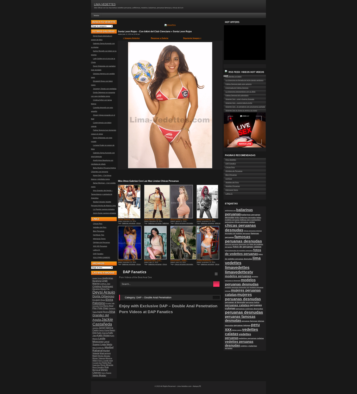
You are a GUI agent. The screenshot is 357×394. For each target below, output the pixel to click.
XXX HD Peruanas (100, 246)
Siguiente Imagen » (192, 38)
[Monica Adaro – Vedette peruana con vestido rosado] (183, 201)
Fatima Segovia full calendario (237, 95)
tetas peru (237, 330)
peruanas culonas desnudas (249, 309)
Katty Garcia (102, 333)
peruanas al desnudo (235, 302)
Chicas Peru (97, 224)
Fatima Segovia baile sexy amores (238, 84)
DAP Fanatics (98, 254)
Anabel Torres (97, 278)
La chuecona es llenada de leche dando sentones (244, 80)
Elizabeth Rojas (98, 300)
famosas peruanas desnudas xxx (237, 244)
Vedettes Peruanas (232, 186)
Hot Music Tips (98, 235)
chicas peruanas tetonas (253, 231)
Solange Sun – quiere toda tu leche (238, 103)
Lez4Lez (228, 179)
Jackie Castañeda (102, 321)
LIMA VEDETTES (105, 4)
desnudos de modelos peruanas (237, 233)
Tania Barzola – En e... (152, 219)
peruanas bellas (252, 302)
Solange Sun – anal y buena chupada (239, 99)
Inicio (96, 15)
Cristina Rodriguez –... (205, 260)
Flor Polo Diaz (100, 308)
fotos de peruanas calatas (247, 246)
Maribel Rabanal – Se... (127, 260)
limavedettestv (239, 272)
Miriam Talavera (98, 358)
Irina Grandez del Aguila (103, 316)
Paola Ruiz (106, 363)
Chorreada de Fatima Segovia (236, 88)
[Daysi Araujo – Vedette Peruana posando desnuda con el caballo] (183, 242)
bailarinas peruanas (128, 223)
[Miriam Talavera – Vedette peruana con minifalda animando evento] (131, 201)
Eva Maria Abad (106, 306)
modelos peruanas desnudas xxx (237, 287)
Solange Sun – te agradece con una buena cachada (245, 107)
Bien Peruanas (98, 231)
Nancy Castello (103, 360)
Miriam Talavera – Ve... (126, 219)
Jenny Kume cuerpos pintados (104, 213)
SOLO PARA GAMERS (101, 258)
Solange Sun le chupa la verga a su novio (241, 111)
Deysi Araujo (103, 292)
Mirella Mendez (104, 356)
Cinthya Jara (105, 284)
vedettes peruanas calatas (251, 338)
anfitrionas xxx (230, 210)
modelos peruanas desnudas (242, 282)
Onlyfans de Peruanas (101, 242)
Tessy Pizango (106, 373)
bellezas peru (245, 220)
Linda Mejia (106, 344)
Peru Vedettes (230, 160)
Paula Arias (96, 365)
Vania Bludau (99, 375)
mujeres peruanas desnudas (243, 296)
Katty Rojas (103, 335)
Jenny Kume (104, 330)
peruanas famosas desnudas (240, 318)
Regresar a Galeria (159, 38)
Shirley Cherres (100, 371)
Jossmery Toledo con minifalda (104, 89)
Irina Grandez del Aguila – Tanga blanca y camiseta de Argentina (102, 194)
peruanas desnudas (244, 312)
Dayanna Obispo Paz (101, 289)
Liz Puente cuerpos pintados (104, 209)
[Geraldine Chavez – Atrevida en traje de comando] (209, 201)
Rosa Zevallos (98, 367)
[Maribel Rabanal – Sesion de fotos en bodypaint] (131, 242)
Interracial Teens (99, 239)
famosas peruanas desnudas (243, 239)
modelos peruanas (238, 276)
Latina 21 (96, 250)
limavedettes (237, 267)
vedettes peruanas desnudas (239, 343)
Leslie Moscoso (98, 340)
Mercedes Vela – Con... (153, 260)
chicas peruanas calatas (129, 265)
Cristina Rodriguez (102, 286)
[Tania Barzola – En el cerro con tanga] (157, 201)
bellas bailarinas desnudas (245, 218)
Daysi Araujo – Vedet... (178, 260)
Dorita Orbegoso (103, 296)
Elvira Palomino (102, 301)
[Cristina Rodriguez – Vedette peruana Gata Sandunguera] (209, 242)
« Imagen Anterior (131, 38)
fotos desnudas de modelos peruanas (239, 250)
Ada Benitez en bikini (233, 77)
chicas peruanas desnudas (129, 224)
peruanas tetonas (242, 325)
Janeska (95, 328)
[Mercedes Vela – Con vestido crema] (157, 242)
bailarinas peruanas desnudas (156, 224)
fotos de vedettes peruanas (243, 252)
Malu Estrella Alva (98, 348)
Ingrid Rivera (103, 312)
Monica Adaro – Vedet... (179, 219)
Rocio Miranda (106, 365)
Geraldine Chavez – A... (205, 219)
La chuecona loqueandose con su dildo (240, 92)
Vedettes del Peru (99, 227)
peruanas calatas (237, 305)
